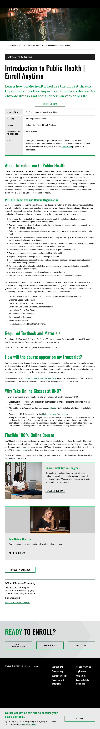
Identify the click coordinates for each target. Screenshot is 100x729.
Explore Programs (83, 666)
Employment (81, 671)
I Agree (85, 718)
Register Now (50, 103)
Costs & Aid (67, 146)
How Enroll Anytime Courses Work (41, 378)
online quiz (23, 450)
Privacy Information (28, 724)
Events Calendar (59, 675)
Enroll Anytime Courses (36, 45)
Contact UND (58, 666)
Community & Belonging (58, 681)
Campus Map (57, 671)
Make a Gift (80, 675)
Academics (14, 45)
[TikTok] (30, 673)
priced (52, 407)
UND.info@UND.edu (14, 666)
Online (23, 45)
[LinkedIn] (18, 673)
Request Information (18, 645)
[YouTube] (24, 673)
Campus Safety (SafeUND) (82, 681)
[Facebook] (12, 673)
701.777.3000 (32, 666)
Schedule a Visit (50, 645)
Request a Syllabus (20, 569)
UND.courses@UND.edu (17, 603)
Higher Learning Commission (55, 414)
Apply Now (81, 645)
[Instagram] (6, 673)
